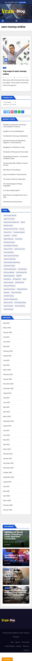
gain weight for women (11, 245)
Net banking (7, 279)
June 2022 (6, 402)
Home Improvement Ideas (11, 255)
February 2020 (8, 505)
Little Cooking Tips (21, 272)
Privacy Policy (25, 642)
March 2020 (7, 500)
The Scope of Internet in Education (14, 179)
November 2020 (8, 468)
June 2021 (6, 435)
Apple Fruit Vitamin (9, 219)
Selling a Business (22, 289)
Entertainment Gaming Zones (12, 201)
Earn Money (18, 239)
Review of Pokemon (9, 285)
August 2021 (7, 426)
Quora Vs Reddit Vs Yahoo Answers (14, 174)
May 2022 (6, 407)
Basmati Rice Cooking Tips (11, 222)
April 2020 (6, 496)
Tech (4, 67)
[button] (29, 21)
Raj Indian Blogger (22, 77)
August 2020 (7, 482)
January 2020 (7, 510)
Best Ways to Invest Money (12, 170)
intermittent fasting (9, 265)
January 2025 (7, 332)
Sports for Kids (8, 302)
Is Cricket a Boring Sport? (11, 190)
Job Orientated (22, 269)
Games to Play (8, 249)
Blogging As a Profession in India (14, 147)
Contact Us (26, 650)
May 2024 (6, 346)
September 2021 (8, 421)
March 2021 (7, 449)
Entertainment (8, 552)
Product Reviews (8, 282)
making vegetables (9, 275)
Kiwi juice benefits (9, 272)
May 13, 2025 (10, 542)
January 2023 (7, 379)
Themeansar (16, 636)
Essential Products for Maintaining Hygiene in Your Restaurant (15, 592)
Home (12, 642)
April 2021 (6, 444)
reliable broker (19, 282)
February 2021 (8, 454)
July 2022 (6, 398)
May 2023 (6, 365)
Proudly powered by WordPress (10, 633)
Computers (7, 235)
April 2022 (6, 412)
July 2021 (6, 430)
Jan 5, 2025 (9, 598)
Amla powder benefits (10, 215)
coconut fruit (7, 232)
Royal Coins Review (9, 289)
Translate (14, 104)
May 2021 (6, 440)
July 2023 (6, 360)
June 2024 (6, 342)
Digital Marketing (8, 239)
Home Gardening (9, 252)
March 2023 (7, 370)
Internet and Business (10, 269)
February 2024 (8, 351)
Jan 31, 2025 (10, 579)
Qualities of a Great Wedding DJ (13, 131)
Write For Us (26, 646)
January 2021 (7, 458)
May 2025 (6, 323)
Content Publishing (10, 646)
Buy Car (22, 229)
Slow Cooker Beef (16, 292)
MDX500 (19, 275)
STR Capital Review (20, 302)
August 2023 (7, 356)
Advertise (18, 646)
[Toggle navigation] (16, 21)
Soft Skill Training (9, 296)
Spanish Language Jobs (10, 299)
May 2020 (6, 491)
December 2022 (8, 384)
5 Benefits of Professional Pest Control (15, 152)
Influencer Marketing (9, 259)
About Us (17, 642)
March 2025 (7, 328)
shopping (6, 292)
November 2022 (8, 388)
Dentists (14, 235)
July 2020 (6, 486)
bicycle (23, 222)
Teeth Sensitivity (8, 306)
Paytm (24, 279)
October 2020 (7, 472)
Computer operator (19, 232)
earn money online (9, 242)
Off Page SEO (17, 279)
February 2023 (8, 374)
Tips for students (20, 306)
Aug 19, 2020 (8, 77)
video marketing (8, 309)
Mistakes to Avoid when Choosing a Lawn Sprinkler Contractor (13, 535)
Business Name (8, 225)
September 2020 (8, 477)
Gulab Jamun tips (19, 249)
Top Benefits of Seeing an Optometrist (15, 136)
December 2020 (8, 463)
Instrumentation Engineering (12, 262)
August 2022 (7, 393)
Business (7, 588)
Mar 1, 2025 (9, 560)
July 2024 (6, 337)
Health (6, 569)
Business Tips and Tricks (11, 229)
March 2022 (7, 416)
